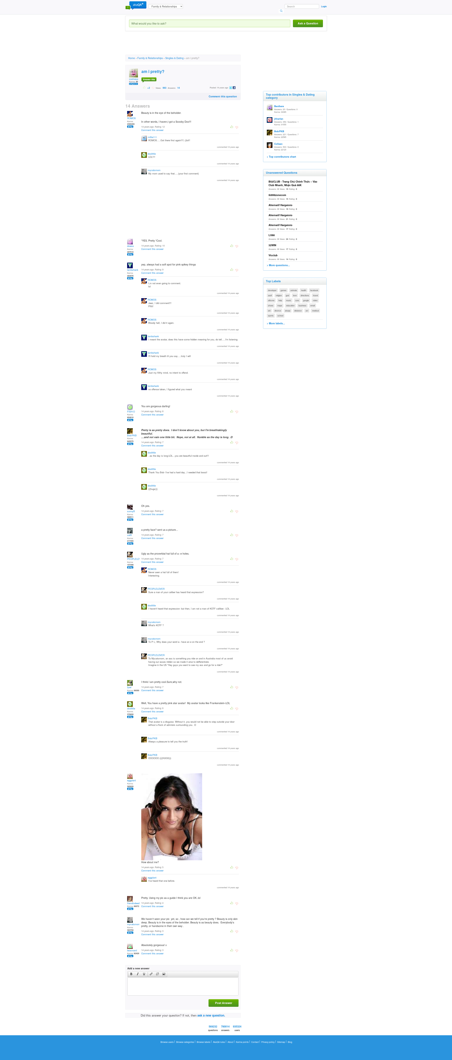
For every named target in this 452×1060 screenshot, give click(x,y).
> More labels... (276, 323)
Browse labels (203, 1041)
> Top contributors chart (281, 156)
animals (293, 290)
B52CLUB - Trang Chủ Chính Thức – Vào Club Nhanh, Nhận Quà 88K (293, 183)
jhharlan (278, 118)
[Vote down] (152, 87)
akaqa (287, 310)
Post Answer (223, 1003)
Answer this (149, 79)
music (288, 300)
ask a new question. (211, 1015)
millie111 (152, 137)
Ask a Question (308, 23)
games (283, 290)
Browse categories (185, 1041)
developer (272, 290)
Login (324, 6)
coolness (133, 79)
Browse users (167, 1041)
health (303, 290)
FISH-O (131, 411)
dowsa (130, 246)
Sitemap (281, 1041)
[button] (131, 974)
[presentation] (131, 974)
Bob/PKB (132, 435)
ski (269, 310)
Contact (255, 1041)
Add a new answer (138, 968)
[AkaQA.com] (136, 5)
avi (307, 310)
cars (297, 300)
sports (270, 315)
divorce (278, 310)
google (306, 300)
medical (315, 310)
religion (279, 295)
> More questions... (278, 265)
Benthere (279, 106)
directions (305, 295)
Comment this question (223, 96)
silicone (271, 300)
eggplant (131, 780)
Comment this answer (152, 130)
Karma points (242, 1041)
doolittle (152, 153)
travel (315, 295)
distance (298, 310)
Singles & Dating (174, 58)
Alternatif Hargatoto (280, 205)
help (280, 300)
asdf (270, 295)
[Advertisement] (189, 46)
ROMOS (131, 118)
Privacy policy (268, 1041)
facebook (314, 290)
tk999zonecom (277, 195)
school (280, 315)
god (287, 295)
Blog (290, 1041)
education (290, 305)
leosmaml (132, 950)
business (302, 305)
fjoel (129, 687)
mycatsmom (154, 170)
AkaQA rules (219, 1041)
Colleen (278, 143)
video (315, 300)
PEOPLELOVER (135, 559)
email (312, 305)
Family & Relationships (150, 58)
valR (129, 535)
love (295, 295)
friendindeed (133, 903)
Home (131, 58)
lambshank (132, 269)
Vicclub (273, 255)
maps (279, 305)
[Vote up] (144, 87)
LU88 (272, 235)
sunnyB (131, 511)
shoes (270, 305)
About (230, 1041)
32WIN (272, 245)
